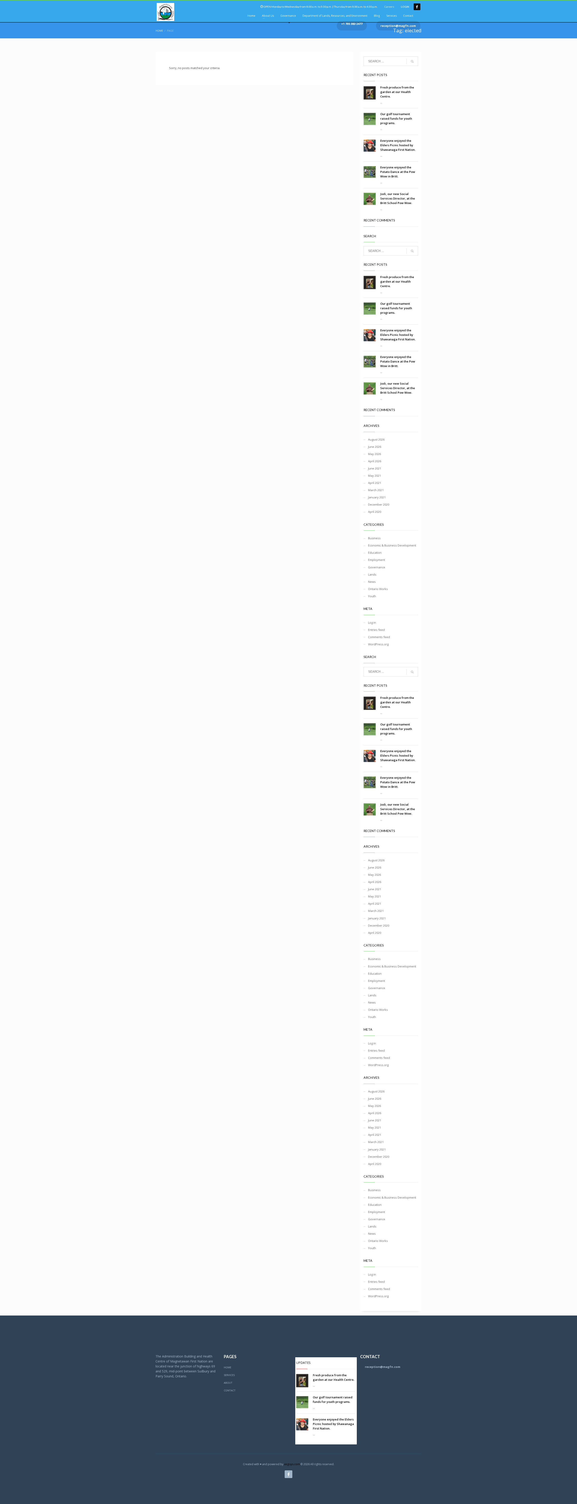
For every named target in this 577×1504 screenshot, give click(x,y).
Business (374, 538)
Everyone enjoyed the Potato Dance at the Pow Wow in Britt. (397, 171)
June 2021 (374, 468)
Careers (389, 6)
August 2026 (376, 439)
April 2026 (374, 461)
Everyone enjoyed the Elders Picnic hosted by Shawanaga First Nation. (397, 145)
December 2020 (378, 504)
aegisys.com (292, 1464)
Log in (372, 623)
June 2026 (374, 447)
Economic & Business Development (392, 545)
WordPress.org (378, 644)
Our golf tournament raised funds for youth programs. (396, 118)
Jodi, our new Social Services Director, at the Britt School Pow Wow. (397, 198)
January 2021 (377, 497)
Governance (376, 567)
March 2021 (376, 490)
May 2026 (374, 454)
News (372, 582)
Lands (372, 574)
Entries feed (376, 630)
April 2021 (374, 483)
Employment (376, 560)
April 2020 (374, 512)
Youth (372, 596)
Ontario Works (378, 589)
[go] (412, 61)
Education (375, 553)
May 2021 (374, 476)
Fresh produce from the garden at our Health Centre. (397, 91)
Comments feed (379, 637)
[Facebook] (417, 6)
